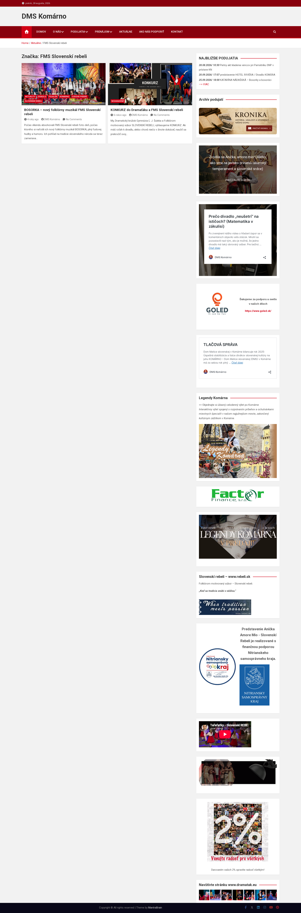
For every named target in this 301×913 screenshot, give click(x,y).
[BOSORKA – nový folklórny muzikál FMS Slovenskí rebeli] (64, 84)
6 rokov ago (120, 115)
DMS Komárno (44, 16)
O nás (57, 31)
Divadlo (42, 96)
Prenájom (102, 31)
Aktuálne (125, 31)
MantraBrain (155, 907)
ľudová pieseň (79, 96)
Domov (41, 31)
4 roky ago (33, 119)
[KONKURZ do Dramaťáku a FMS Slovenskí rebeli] (150, 84)
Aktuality (30, 96)
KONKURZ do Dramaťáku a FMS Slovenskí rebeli (147, 110)
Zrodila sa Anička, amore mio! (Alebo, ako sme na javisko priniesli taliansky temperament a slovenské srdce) (238, 163)
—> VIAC (204, 84)
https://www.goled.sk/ (258, 311)
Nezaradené (117, 101)
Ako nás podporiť (151, 31)
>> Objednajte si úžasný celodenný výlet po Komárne (229, 404)
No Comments (74, 119)
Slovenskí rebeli (33, 101)
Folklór (53, 96)
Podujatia (78, 31)
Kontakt (177, 31)
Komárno (64, 96)
